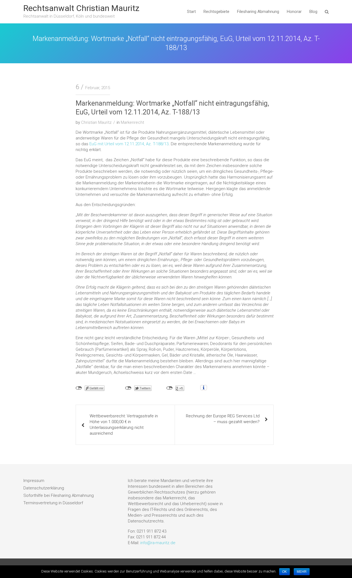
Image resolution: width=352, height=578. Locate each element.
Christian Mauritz (96, 122)
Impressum (33, 480)
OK (284, 572)
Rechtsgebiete (216, 11)
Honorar (294, 11)
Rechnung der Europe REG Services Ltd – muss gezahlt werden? (223, 418)
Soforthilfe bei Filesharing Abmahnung (58, 495)
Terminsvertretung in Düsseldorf (53, 502)
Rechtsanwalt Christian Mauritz (81, 8)
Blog (313, 11)
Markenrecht (132, 122)
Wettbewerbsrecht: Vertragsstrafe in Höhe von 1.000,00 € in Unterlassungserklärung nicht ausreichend (124, 424)
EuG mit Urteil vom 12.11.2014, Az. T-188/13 (129, 143)
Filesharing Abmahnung (258, 11)
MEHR (302, 572)
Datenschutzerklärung (43, 488)
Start (191, 11)
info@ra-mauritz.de (157, 542)
